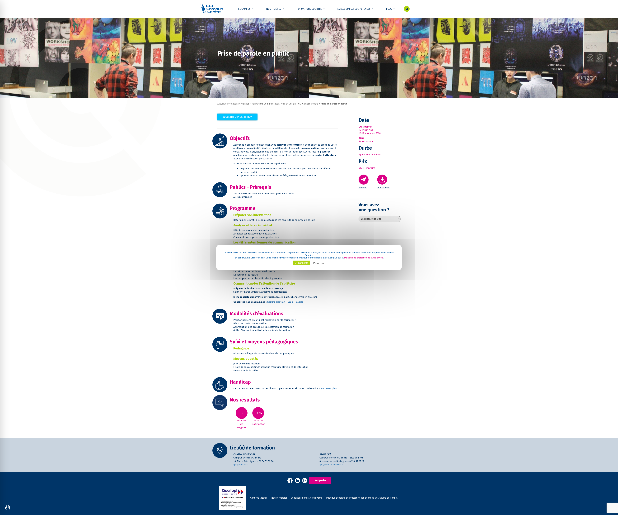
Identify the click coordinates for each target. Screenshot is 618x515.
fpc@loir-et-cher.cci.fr (331, 464)
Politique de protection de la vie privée (363, 257)
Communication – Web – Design (285, 301)
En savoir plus (329, 388)
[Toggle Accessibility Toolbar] (7, 508)
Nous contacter (279, 497)
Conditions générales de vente (306, 497)
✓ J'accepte (301, 263)
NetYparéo (320, 480)
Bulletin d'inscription (237, 116)
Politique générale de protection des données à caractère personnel (362, 497)
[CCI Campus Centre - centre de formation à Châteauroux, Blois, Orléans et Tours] (211, 8)
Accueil (221, 103)
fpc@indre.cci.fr (241, 464)
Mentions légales (258, 497)
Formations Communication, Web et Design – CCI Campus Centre (285, 103)
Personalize (318, 263)
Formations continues (238, 103)
